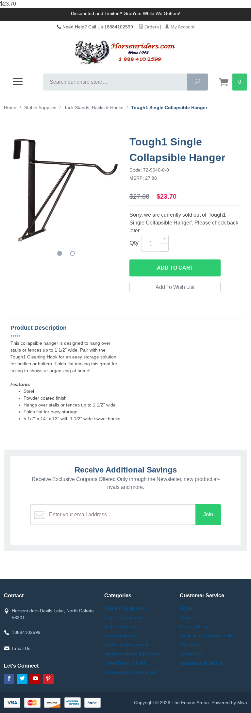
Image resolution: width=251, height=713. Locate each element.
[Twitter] (22, 679)
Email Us (21, 648)
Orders (151, 26)
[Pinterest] (48, 679)
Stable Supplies (120, 626)
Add (175, 268)
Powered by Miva (229, 702)
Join (208, 514)
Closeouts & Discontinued (130, 672)
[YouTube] (35, 679)
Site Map (189, 644)
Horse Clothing (119, 635)
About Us (189, 617)
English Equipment (123, 617)
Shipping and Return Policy (208, 635)
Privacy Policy (194, 626)
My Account (181, 26)
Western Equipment (124, 608)
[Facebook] (9, 679)
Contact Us (191, 653)
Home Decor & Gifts (124, 663)
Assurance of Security (202, 663)
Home (10, 107)
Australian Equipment (126, 644)
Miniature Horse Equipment (132, 653)
